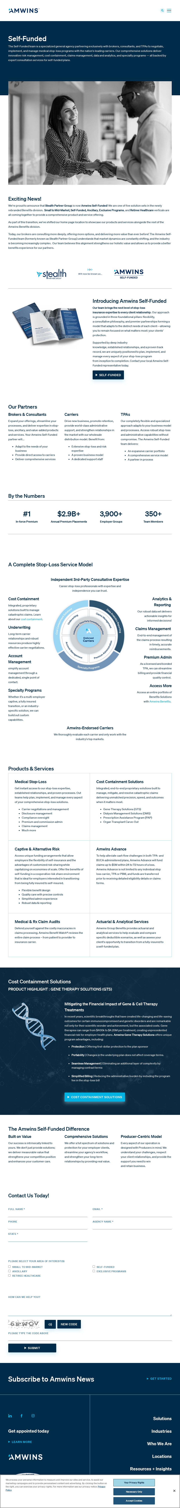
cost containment (31, 619)
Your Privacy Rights (134, 1482)
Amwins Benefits (160, 701)
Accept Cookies (134, 1500)
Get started (161, 1378)
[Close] (174, 1491)
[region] (90, 1491)
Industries (162, 1431)
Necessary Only (134, 1491)
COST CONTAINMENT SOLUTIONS (96, 1097)
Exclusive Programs (111, 1271)
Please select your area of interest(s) (36, 1261)
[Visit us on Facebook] (26, 1415)
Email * (98, 1209)
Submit (34, 1348)
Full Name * (16, 1209)
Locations (162, 1456)
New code (69, 1324)
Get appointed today (28, 1431)
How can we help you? (24, 1297)
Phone (12, 1221)
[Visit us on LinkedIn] (14, 1415)
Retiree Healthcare (26, 1275)
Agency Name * (103, 1221)
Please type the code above (28, 1333)
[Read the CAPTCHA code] (50, 1324)
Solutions (162, 1418)
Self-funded (106, 1267)
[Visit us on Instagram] (37, 1415)
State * (13, 1233)
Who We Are (159, 1443)
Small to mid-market (27, 1267)
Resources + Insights (151, 1468)
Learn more (22, 1442)
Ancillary (19, 1271)
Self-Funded (110, 375)
